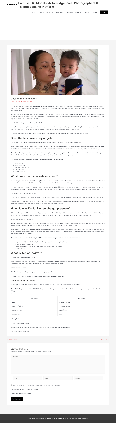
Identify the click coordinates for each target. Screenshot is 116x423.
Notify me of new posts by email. (22, 393)
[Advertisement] (58, 27)
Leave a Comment (16, 102)
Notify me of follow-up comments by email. (25, 389)
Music (24, 102)
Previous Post (12, 339)
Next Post (105, 339)
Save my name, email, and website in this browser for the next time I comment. (36, 385)
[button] (64, 12)
